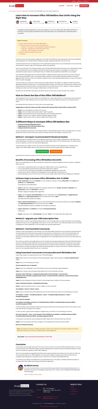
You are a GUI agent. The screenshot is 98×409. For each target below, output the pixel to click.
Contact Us (85, 1)
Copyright (52, 406)
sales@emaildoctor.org (49, 398)
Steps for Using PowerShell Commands (30, 52)
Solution (70, 6)
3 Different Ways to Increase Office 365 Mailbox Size (34, 45)
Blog (76, 6)
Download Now (42, 151)
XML (57, 406)
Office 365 (75, 23)
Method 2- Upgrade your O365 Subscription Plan (35, 49)
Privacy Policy (44, 406)
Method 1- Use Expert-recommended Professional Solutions (38, 47)
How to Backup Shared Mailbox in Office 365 (38, 337)
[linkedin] (27, 23)
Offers (62, 6)
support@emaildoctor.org (50, 397)
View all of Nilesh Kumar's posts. (33, 374)
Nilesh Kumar (23, 23)
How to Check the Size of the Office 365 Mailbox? (33, 43)
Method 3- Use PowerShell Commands (32, 50)
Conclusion (22, 54)
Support (74, 1)
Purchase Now (56, 151)
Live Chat (85, 6)
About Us (79, 1)
